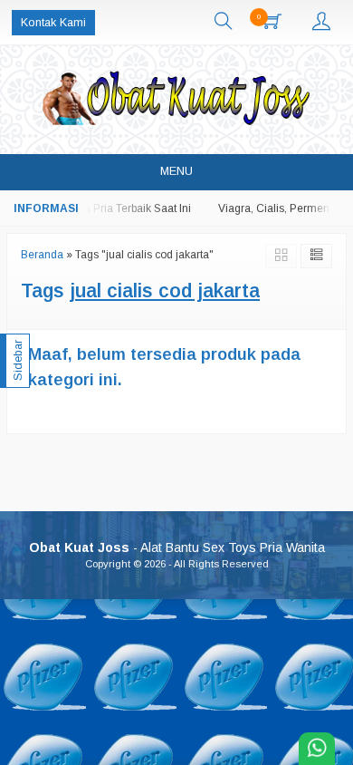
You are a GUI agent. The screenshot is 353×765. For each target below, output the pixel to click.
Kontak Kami (53, 22)
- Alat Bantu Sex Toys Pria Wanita (177, 547)
